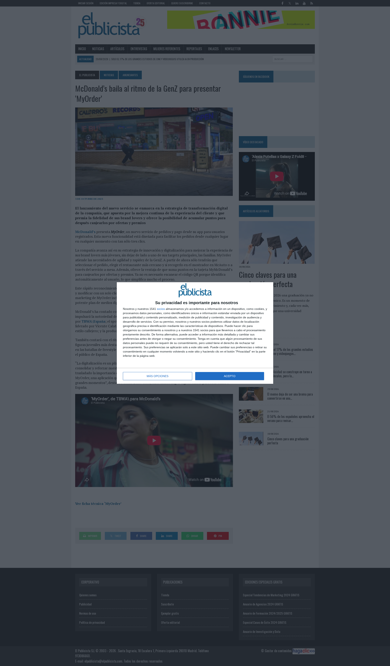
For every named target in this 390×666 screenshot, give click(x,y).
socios (161, 308)
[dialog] (195, 333)
